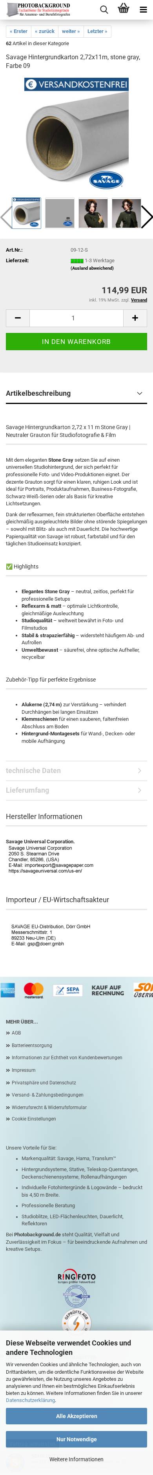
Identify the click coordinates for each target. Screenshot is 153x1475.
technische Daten (33, 770)
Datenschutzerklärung (30, 1400)
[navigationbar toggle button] (143, 10)
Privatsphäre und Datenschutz (44, 1083)
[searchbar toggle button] (104, 10)
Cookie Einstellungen (34, 1119)
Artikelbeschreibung (38, 393)
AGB (16, 1033)
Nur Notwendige (76, 1439)
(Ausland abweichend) (92, 268)
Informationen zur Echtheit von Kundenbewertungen (67, 1057)
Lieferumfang (27, 790)
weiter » (71, 31)
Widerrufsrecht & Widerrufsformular (49, 1107)
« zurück (45, 31)
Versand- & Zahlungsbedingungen (48, 1095)
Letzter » (97, 31)
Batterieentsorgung (32, 1045)
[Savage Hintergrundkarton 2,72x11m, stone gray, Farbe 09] (76, 136)
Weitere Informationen (76, 1459)
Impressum (24, 1070)
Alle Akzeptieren (76, 1416)
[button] (17, 318)
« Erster (18, 31)
